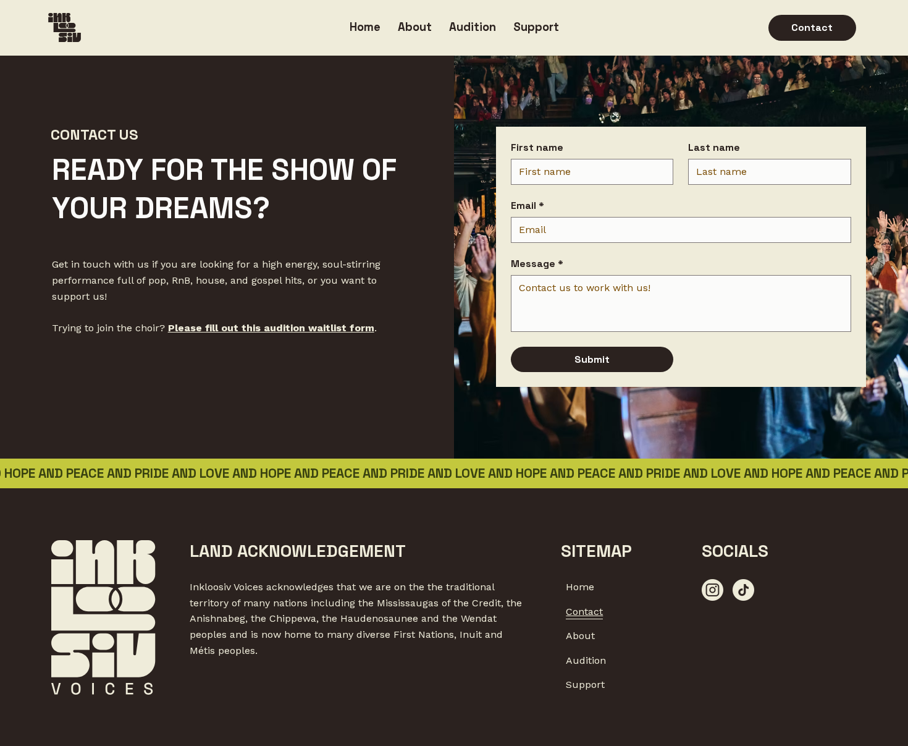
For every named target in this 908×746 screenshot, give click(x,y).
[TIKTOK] (743, 590)
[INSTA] (712, 590)
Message (537, 264)
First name (537, 148)
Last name (714, 148)
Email (527, 206)
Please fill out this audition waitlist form (271, 328)
